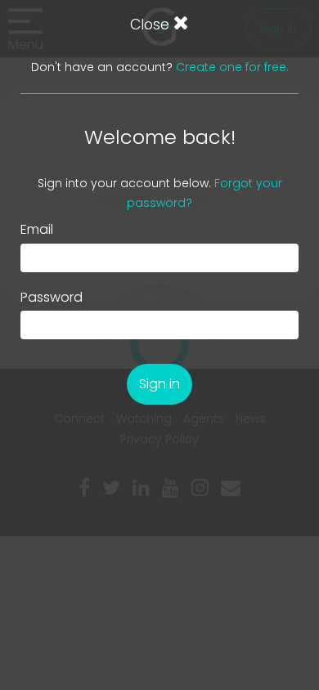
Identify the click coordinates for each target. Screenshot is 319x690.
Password (51, 298)
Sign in (159, 383)
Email (36, 230)
